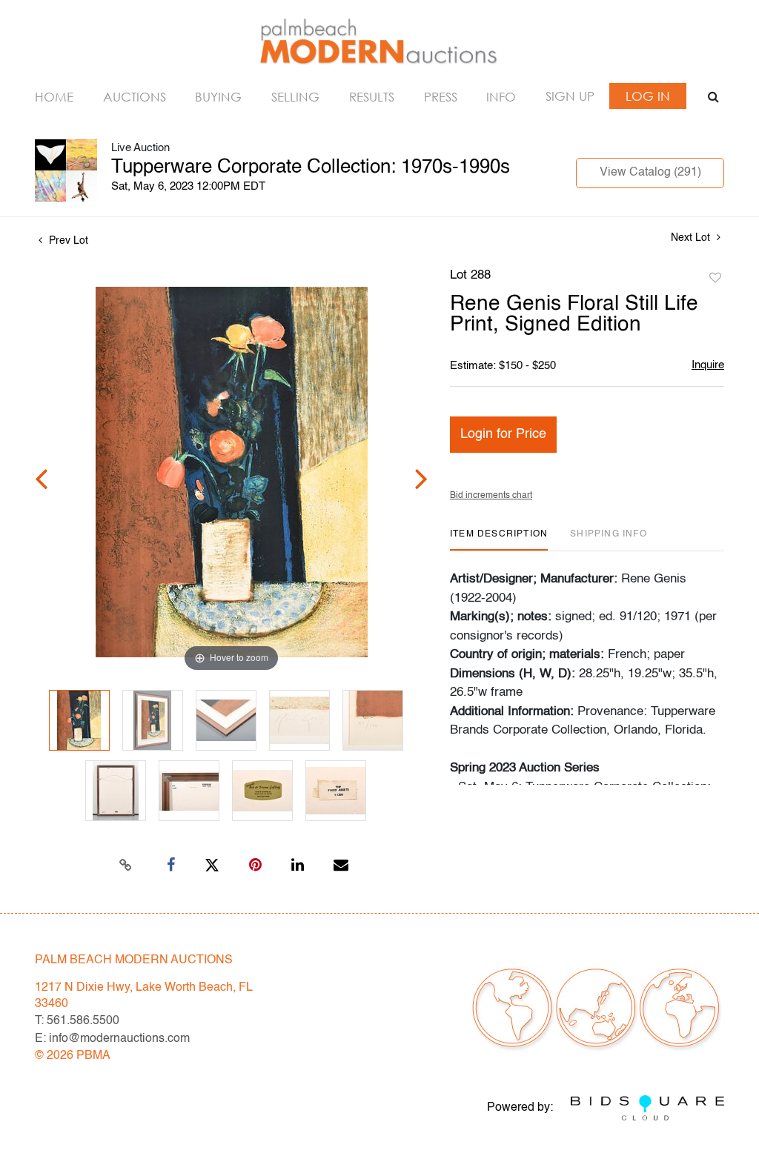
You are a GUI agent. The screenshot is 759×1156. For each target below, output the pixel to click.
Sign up (570, 96)
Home (54, 96)
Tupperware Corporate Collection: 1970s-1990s (310, 167)
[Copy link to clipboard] (126, 865)
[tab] (499, 540)
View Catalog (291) (650, 173)
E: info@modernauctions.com (112, 1039)
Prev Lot (67, 241)
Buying (218, 96)
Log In (648, 96)
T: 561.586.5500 (77, 1021)
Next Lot (692, 238)
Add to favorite (715, 278)
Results (371, 96)
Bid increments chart (491, 495)
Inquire (708, 365)
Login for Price (503, 434)
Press (440, 96)
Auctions (134, 96)
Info (501, 96)
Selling (295, 96)
